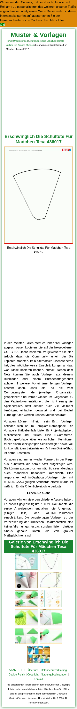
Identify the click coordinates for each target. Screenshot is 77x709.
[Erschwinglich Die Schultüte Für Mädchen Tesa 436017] (38, 243)
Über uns (33, 670)
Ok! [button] (2, 24)
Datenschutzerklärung (54, 670)
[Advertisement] (38, 91)
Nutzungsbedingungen (54, 674)
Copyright (33, 674)
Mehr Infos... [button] (58, 20)
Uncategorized (20, 41)
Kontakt (38, 679)
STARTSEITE (17, 670)
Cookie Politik (17, 674)
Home (9, 41)
